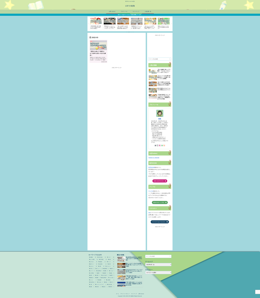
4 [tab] (133, 32)
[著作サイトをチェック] (155, 145)
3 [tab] (131, 32)
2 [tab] (129, 32)
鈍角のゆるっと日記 (159, 202)
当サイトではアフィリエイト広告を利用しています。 (130, 14)
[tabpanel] (96, 23)
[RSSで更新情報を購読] (164, 145)
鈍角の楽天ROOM (159, 181)
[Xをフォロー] (158, 145)
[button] (170, 59)
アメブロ (150, 191)
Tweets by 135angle (153, 157)
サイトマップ (134, 293)
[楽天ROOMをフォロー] (160, 145)
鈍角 (159, 119)
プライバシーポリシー (125, 293)
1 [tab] (127, 32)
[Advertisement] (117, 78)
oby (149, 212)
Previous (88, 23)
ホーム (117, 293)
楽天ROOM (151, 167)
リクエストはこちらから (159, 222)
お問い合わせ (141, 293)
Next (171, 23)
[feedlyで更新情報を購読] (162, 145)
